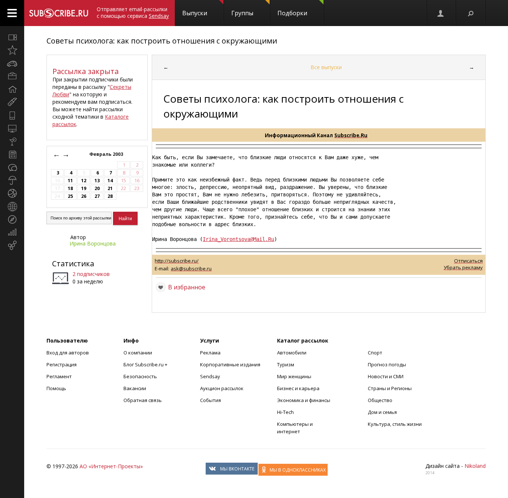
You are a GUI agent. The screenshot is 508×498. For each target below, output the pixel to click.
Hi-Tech (285, 412)
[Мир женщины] (12, 102)
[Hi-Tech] (12, 115)
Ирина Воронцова (93, 243)
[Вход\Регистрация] (441, 13)
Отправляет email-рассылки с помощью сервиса (133, 12)
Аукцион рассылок (222, 388)
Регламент (59, 376)
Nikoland (475, 465)
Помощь (56, 388)
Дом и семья (382, 412)
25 (70, 196)
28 (110, 196)
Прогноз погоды (387, 364)
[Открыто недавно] (12, 50)
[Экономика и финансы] (12, 232)
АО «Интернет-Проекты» (111, 466)
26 (83, 196)
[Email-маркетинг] (12, 245)
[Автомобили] (12, 63)
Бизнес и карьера (298, 388)
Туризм (285, 364)
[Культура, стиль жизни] (12, 141)
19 (83, 188)
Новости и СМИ (385, 376)
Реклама (210, 352)
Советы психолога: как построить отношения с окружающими (161, 41)
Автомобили (291, 352)
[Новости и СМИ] (12, 154)
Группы (242, 13)
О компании (137, 352)
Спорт (375, 352)
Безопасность (140, 376)
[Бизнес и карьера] (12, 76)
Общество (380, 400)
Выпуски (194, 13)
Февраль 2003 (106, 154)
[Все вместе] (12, 37)
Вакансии (134, 388)
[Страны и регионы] (12, 206)
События (210, 400)
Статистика (73, 263)
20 (97, 188)
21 (110, 188)
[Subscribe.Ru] (58, 13)
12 (83, 180)
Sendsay (210, 376)
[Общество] (12, 167)
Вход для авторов (67, 352)
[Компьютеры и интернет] (12, 128)
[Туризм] (12, 219)
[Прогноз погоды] (12, 180)
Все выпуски (326, 67)
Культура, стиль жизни (395, 424)
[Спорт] (12, 193)
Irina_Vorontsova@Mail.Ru (238, 239)
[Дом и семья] (12, 89)
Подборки (292, 13)
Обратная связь (142, 400)
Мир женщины (294, 376)
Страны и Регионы (390, 388)
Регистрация (61, 364)
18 (70, 188)
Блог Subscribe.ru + (145, 364)
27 (97, 196)
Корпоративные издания (230, 364)
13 (97, 180)
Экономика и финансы (303, 400)
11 (70, 180)
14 (110, 180)
